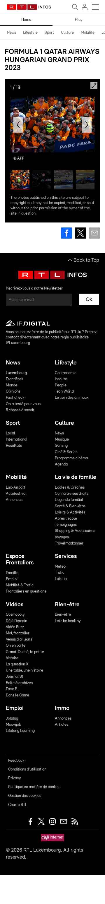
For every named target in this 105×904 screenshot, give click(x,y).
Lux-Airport (15, 487)
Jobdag (12, 718)
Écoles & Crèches (70, 487)
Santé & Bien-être (70, 506)
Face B (11, 689)
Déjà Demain (16, 621)
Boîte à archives (19, 683)
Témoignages (66, 525)
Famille (12, 573)
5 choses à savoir (20, 410)
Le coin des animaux (72, 398)
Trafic (59, 573)
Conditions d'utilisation (27, 769)
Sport (49, 33)
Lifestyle (30, 33)
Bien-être (67, 604)
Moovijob (13, 725)
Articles (61, 725)
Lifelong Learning (20, 731)
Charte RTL (17, 805)
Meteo (60, 567)
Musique (62, 439)
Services (66, 556)
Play (79, 20)
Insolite (61, 379)
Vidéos (14, 604)
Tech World (64, 391)
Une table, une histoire (24, 670)
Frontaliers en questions (26, 591)
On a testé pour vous (23, 404)
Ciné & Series (66, 452)
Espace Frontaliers (20, 560)
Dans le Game (17, 695)
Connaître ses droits (71, 494)
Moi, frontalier (17, 633)
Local (10, 433)
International (16, 439)
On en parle (15, 646)
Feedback (16, 761)
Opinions (13, 391)
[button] (18, 125)
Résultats (14, 446)
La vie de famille (75, 477)
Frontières (14, 379)
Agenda (61, 464)
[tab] (11, 33)
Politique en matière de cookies (34, 787)
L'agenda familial (69, 500)
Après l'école (66, 519)
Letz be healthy (68, 621)
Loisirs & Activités (70, 512)
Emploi (12, 579)
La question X (17, 664)
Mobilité (87, 33)
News (11, 33)
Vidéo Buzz (15, 627)
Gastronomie (65, 373)
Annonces (14, 500)
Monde (11, 385)
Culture (67, 33)
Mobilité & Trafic (20, 585)
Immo (62, 708)
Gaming (61, 446)
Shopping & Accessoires (75, 531)
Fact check (15, 398)
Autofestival (16, 494)
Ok (89, 299)
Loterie (61, 579)
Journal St (14, 677)
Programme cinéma (71, 458)
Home (26, 20)
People (60, 385)
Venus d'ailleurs (19, 639)
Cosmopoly (15, 615)
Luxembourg (16, 373)
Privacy (14, 778)
